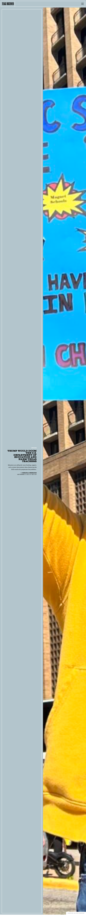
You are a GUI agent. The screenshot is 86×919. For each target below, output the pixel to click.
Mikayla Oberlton (29, 472)
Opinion (34, 448)
